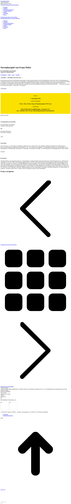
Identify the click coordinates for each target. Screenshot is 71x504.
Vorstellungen (4, 74)
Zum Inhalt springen (5, 1)
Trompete (17, 74)
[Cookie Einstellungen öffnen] (11, 500)
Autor (13, 74)
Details (9, 74)
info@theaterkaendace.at (6, 18)
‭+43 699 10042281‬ (15, 18)
